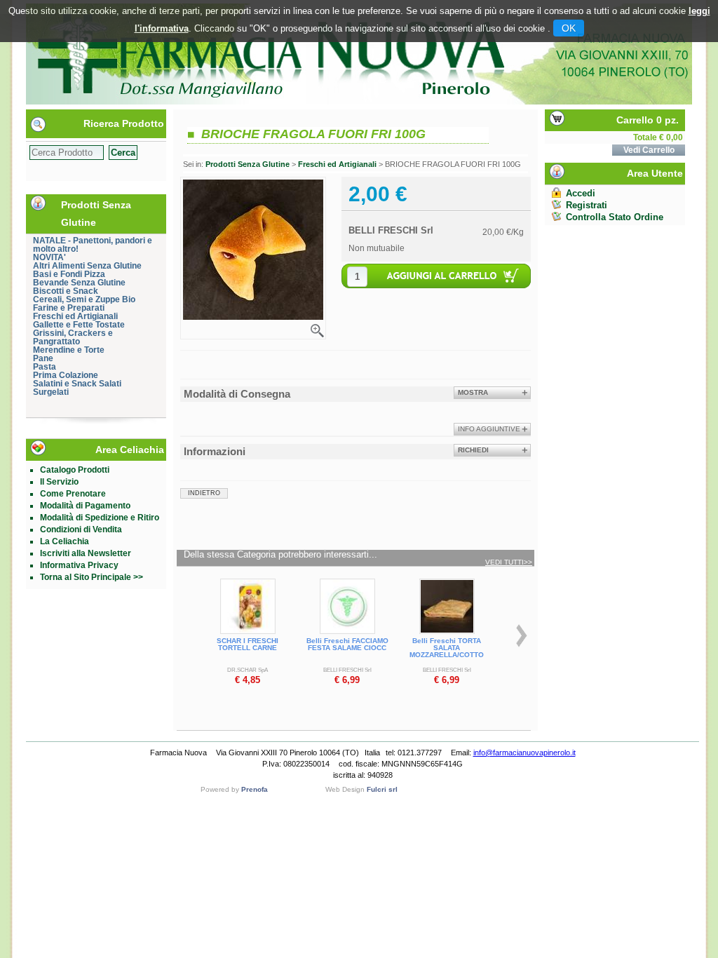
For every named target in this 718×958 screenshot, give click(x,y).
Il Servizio (59, 482)
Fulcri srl (382, 789)
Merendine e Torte (68, 350)
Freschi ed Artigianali (75, 316)
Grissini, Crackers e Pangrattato (73, 337)
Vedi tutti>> (508, 562)
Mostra (473, 392)
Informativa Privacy (79, 565)
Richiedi (473, 450)
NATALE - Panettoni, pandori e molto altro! (92, 245)
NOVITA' (49, 257)
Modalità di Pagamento (85, 506)
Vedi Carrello (649, 150)
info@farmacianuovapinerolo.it (524, 752)
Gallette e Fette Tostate (79, 325)
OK (569, 28)
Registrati (586, 205)
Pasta (44, 367)
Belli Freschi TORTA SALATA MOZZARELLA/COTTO (446, 648)
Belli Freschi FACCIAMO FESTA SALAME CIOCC (347, 644)
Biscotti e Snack (65, 291)
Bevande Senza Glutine (79, 283)
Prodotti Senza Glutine (247, 164)
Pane (43, 358)
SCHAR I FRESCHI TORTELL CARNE (247, 644)
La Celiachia (64, 541)
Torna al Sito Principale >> (91, 577)
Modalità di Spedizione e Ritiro (99, 517)
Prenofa (254, 789)
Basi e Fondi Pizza (69, 274)
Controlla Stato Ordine (614, 217)
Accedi (580, 193)
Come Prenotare (73, 494)
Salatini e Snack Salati (77, 384)
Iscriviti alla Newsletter (85, 553)
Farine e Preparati (68, 308)
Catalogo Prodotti (74, 470)
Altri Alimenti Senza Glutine (87, 266)
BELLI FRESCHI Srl (390, 230)
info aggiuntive (489, 429)
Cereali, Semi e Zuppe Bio (84, 299)
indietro (204, 493)
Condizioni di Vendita (81, 529)
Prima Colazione (65, 375)
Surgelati (51, 392)
